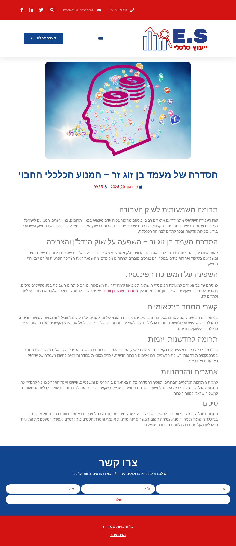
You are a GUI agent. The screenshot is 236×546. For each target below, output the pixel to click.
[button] (52, 9)
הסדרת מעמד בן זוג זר (120, 291)
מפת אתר (118, 535)
